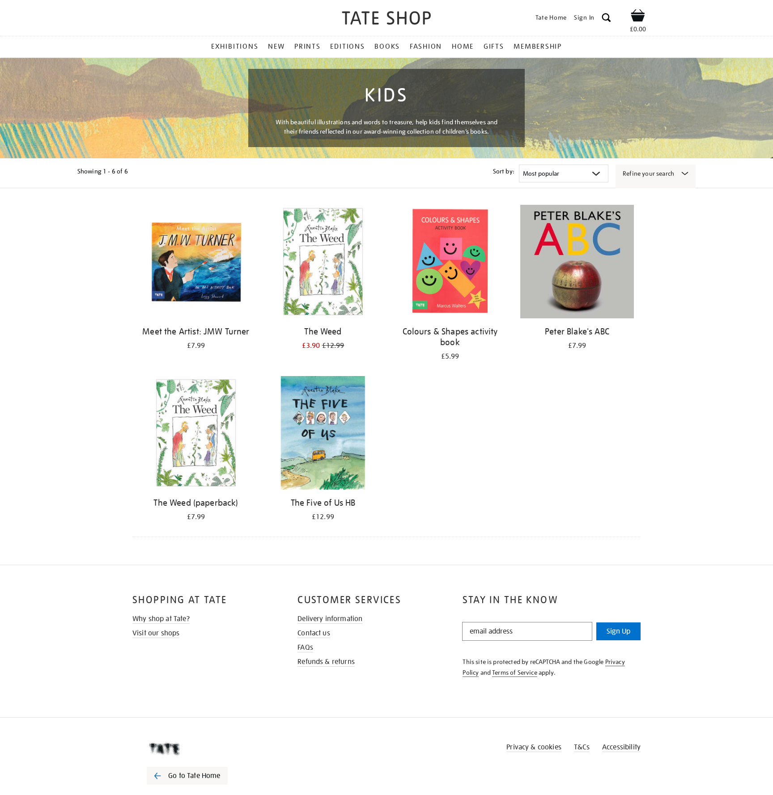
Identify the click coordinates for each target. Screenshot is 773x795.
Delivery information (329, 618)
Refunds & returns (326, 661)
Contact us (313, 633)
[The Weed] (323, 263)
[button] (606, 19)
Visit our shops (155, 633)
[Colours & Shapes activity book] (450, 263)
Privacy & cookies (533, 747)
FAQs (305, 647)
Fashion (426, 46)
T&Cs (582, 747)
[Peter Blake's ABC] (577, 263)
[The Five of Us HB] (323, 434)
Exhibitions (234, 46)
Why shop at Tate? (161, 618)
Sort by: (503, 171)
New (276, 46)
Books (387, 46)
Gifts (494, 46)
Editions (347, 46)
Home (463, 46)
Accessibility (621, 747)
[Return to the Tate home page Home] (386, 19)
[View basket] (638, 17)
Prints (307, 46)
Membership (538, 46)
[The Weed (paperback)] (196, 434)
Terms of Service (514, 672)
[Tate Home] (203, 749)
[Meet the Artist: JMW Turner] (196, 263)
